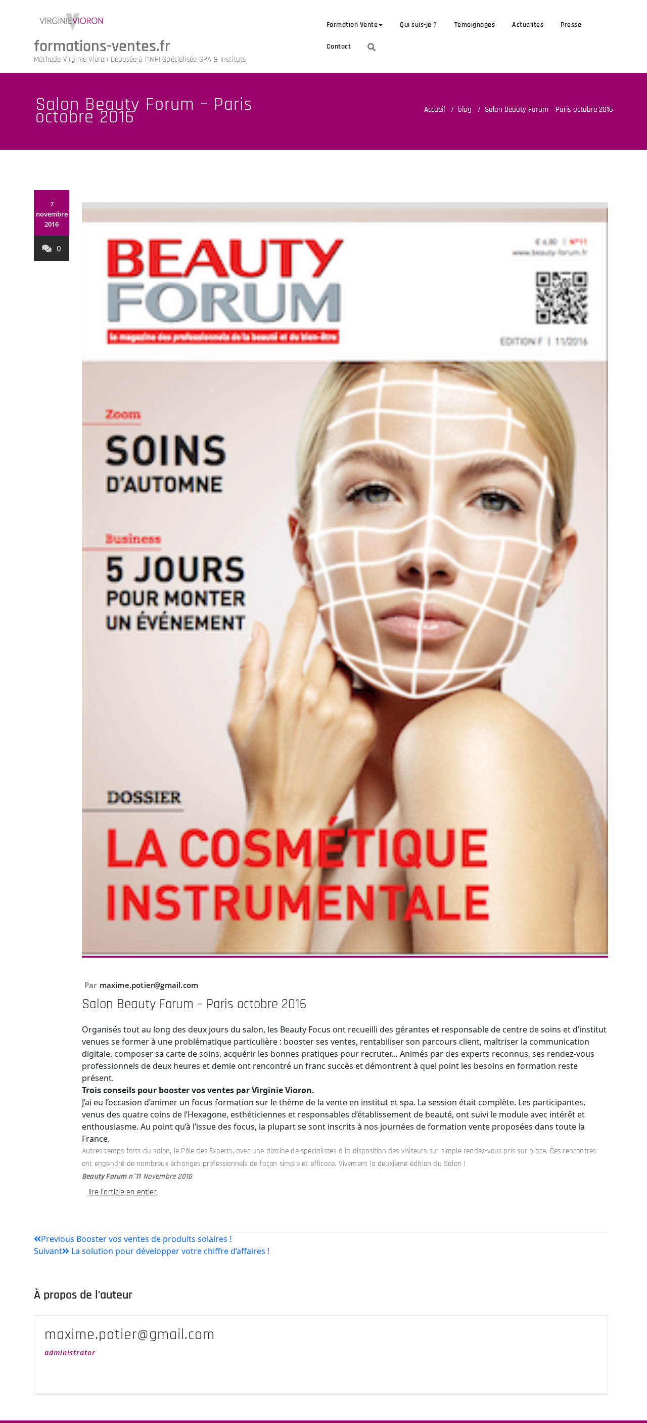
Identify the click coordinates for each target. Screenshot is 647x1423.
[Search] (371, 47)
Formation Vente (352, 24)
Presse (571, 24)
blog (465, 109)
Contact (339, 46)
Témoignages (474, 24)
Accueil (434, 109)
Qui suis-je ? (418, 24)
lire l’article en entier (122, 1192)
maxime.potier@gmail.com (149, 985)
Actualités (527, 24)
